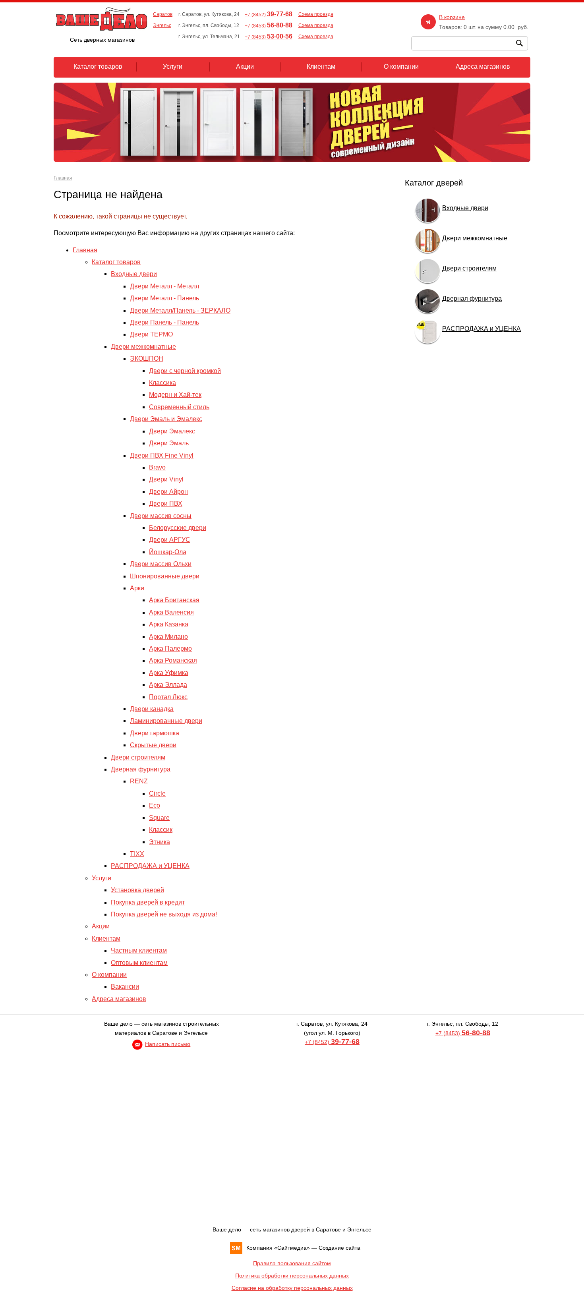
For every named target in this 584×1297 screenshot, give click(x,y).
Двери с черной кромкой (185, 370)
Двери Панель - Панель (164, 322)
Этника (159, 842)
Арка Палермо (170, 648)
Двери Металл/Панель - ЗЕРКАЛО (180, 310)
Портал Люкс (168, 697)
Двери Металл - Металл (164, 286)
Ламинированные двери (166, 720)
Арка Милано (168, 636)
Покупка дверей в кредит (148, 902)
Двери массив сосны (160, 515)
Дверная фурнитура (140, 769)
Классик (160, 829)
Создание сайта (339, 1248)
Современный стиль (179, 407)
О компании (109, 974)
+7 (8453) (268, 26)
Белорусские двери (177, 527)
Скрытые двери (153, 745)
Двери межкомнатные (143, 346)
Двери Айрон (168, 491)
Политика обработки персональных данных (292, 1275)
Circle (157, 793)
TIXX (137, 853)
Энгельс (162, 25)
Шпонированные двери (164, 576)
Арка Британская (174, 600)
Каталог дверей (434, 182)
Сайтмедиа (292, 1248)
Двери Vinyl (166, 479)
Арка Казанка (168, 624)
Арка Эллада (168, 684)
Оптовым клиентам (139, 962)
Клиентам (106, 938)
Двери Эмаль (169, 443)
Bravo (157, 467)
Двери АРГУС (169, 539)
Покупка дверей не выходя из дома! (164, 914)
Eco (154, 805)
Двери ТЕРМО (151, 334)
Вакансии (125, 986)
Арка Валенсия (171, 612)
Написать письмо (167, 1044)
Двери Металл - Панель (164, 298)
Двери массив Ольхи (160, 564)
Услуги (101, 878)
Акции (101, 926)
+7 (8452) (268, 14)
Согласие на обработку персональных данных (292, 1288)
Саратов (162, 14)
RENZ (139, 781)
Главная (63, 178)
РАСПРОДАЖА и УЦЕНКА (150, 865)
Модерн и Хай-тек (175, 394)
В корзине (452, 17)
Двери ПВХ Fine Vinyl (161, 455)
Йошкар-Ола (167, 552)
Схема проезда (315, 14)
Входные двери (134, 274)
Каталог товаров (116, 262)
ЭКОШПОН (146, 358)
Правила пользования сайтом (292, 1263)
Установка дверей (137, 890)
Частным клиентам (139, 950)
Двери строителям (138, 757)
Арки (137, 588)
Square (159, 817)
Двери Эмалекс (172, 431)
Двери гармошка (154, 733)
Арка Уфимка (168, 672)
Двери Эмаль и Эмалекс (166, 419)
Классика (162, 382)
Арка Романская (173, 660)
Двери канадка (152, 709)
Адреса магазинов (119, 998)
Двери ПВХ (165, 503)
